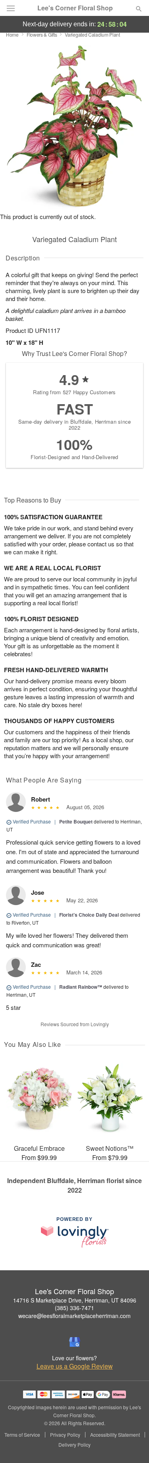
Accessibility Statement (115, 1434)
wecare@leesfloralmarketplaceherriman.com (74, 1316)
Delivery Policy (74, 1444)
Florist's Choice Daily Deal (89, 914)
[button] (132, 1445)
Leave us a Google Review (75, 1366)
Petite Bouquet (76, 821)
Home (12, 34)
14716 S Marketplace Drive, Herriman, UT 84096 (74, 1300)
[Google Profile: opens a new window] (74, 1342)
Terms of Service (22, 1434)
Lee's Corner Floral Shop (75, 8)
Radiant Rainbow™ (80, 986)
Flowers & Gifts (42, 34)
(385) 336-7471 (74, 1308)
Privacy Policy (65, 1434)
